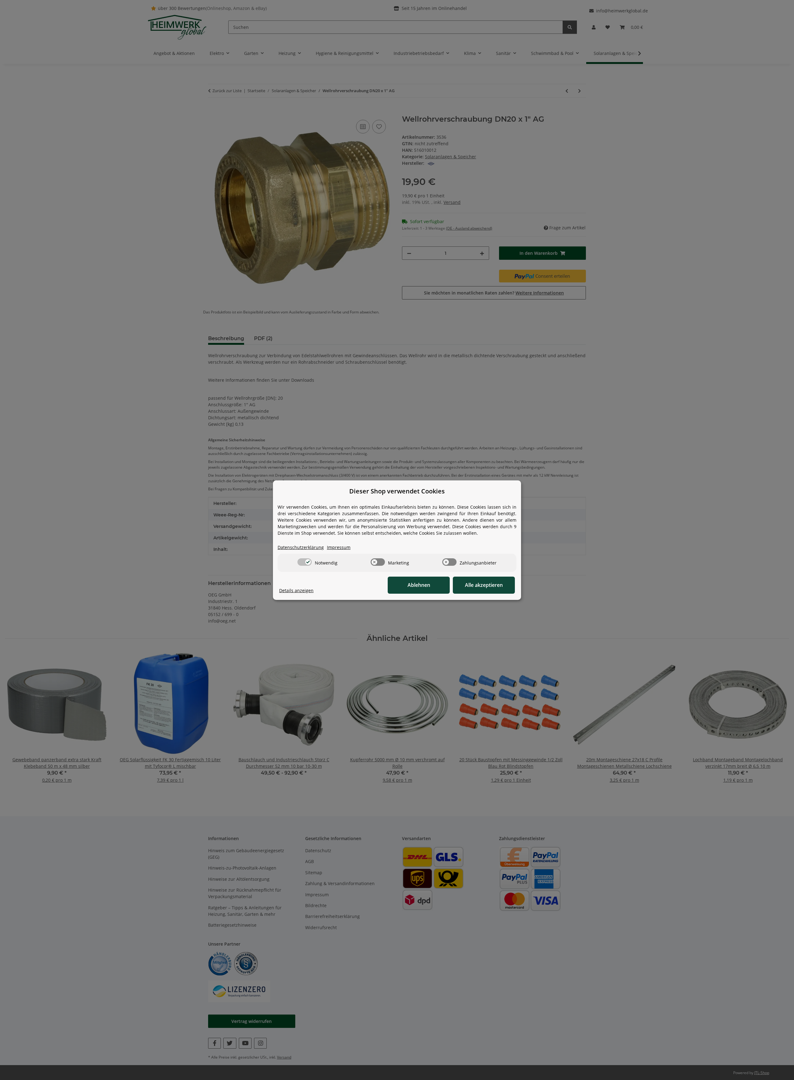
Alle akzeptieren (484, 585)
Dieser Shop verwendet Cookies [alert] (397, 491)
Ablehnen (419, 585)
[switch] (304, 562)
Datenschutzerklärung (301, 547)
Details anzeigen (296, 590)
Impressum (338, 547)
